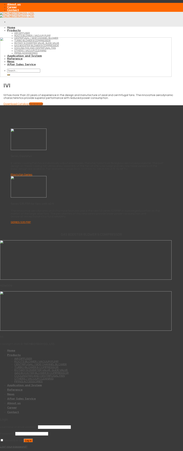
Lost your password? (13, 446)
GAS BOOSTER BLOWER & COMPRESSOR (41, 373)
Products (14, 30)
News (10, 394)
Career (12, 7)
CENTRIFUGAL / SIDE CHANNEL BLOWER (40, 364)
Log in (28, 440)
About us (14, 4)
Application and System (24, 385)
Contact (13, 10)
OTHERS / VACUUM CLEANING (33, 378)
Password (7, 433)
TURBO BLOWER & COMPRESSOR (36, 367)
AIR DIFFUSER (22, 33)
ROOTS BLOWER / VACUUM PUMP (32, 35)
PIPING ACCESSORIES (28, 381)
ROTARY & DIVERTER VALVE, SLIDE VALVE (41, 370)
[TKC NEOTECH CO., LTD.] (17, 15)
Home (11, 27)
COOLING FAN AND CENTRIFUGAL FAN (39, 375)
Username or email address (18, 427)
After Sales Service (21, 398)
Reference (15, 389)
